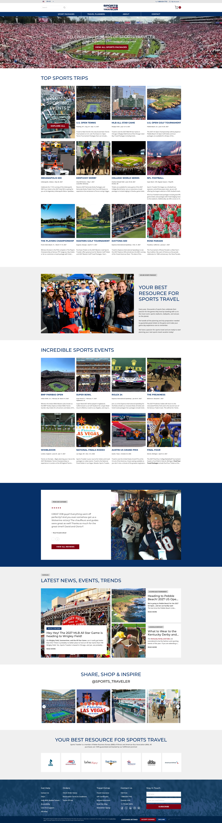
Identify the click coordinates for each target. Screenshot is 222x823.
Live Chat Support (47, 808)
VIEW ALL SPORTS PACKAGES (111, 47)
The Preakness (156, 394)
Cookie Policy (112, 819)
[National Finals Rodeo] (93, 430)
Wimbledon (48, 450)
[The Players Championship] (58, 221)
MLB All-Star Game (123, 122)
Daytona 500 (119, 241)
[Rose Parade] (164, 221)
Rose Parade (155, 241)
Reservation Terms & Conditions (75, 797)
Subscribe (164, 807)
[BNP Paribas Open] (58, 375)
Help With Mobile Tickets (50, 800)
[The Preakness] (164, 375)
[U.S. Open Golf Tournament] (164, 103)
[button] (47, 1)
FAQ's (43, 797)
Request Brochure (103, 800)
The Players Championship (57, 241)
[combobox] (54, 7)
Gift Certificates (102, 797)
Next (57, 539)
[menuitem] (66, 14)
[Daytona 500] (129, 221)
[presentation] (44, 706)
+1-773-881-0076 (127, 804)
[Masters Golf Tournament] (93, 221)
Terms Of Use (68, 800)
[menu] (111, 14)
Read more (51, 649)
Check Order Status (70, 793)
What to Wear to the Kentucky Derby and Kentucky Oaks (162, 633)
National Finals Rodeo (90, 450)
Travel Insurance (103, 793)
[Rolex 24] (129, 375)
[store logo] (111, 7)
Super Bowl (83, 394)
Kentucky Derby (86, 178)
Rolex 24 (117, 394)
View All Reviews (65, 547)
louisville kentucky (156, 627)
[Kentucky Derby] (93, 158)
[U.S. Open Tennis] (93, 103)
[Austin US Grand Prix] (129, 430)
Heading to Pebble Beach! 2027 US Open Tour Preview (163, 597)
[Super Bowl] (93, 375)
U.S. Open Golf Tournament (164, 122)
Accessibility (45, 804)
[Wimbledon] (58, 430)
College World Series (125, 178)
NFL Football (155, 178)
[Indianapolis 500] (58, 158)
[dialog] (111, 819)
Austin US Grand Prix (125, 450)
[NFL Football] (164, 158)
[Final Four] (164, 430)
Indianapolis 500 (51, 178)
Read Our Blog (102, 804)
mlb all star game (54, 628)
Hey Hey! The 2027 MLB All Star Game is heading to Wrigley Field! (74, 634)
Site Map (44, 811)
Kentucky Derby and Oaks (160, 639)
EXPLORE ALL (58, 126)
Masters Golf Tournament (93, 241)
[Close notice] (169, 819)
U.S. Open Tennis (86, 122)
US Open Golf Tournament (158, 591)
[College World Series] (129, 158)
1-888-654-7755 (162, 2)
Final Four (153, 450)
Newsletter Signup (103, 808)
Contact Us (45, 793)
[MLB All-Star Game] (129, 103)
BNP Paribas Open (52, 394)
